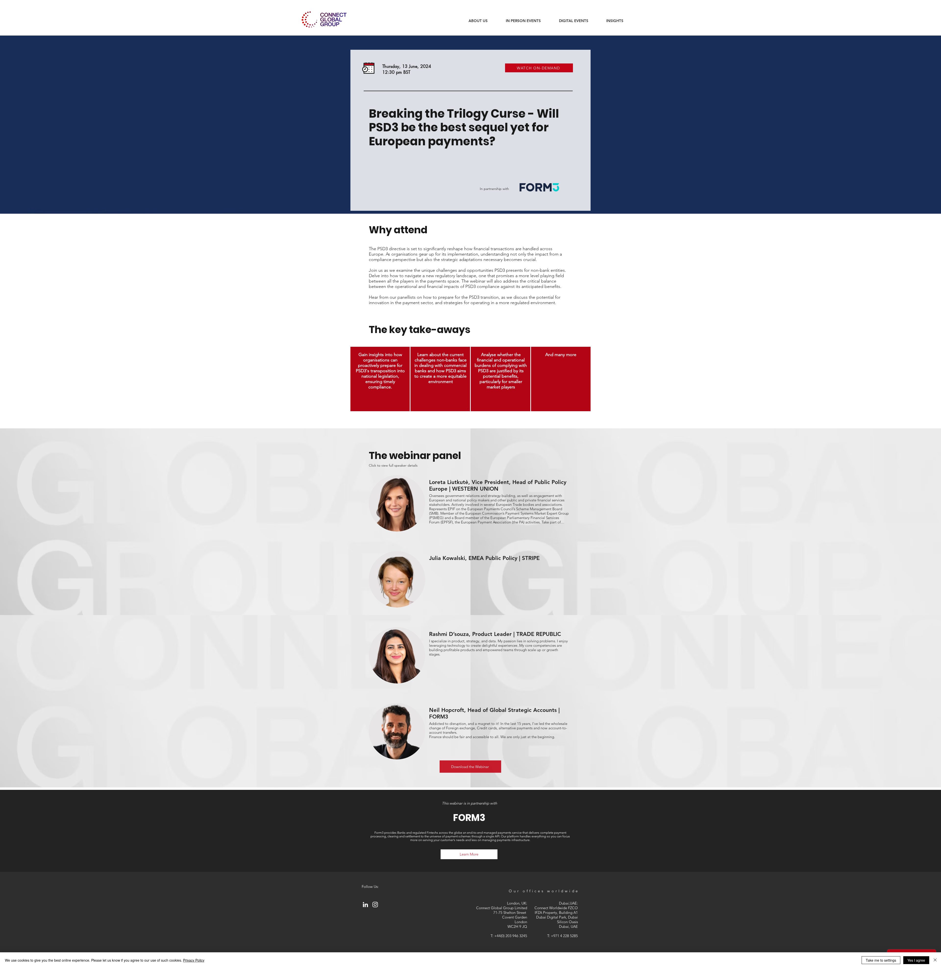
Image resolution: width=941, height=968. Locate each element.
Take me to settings (881, 960)
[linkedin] (365, 904)
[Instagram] (375, 904)
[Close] (935, 960)
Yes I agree (916, 960)
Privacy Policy (193, 960)
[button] (614, 20)
